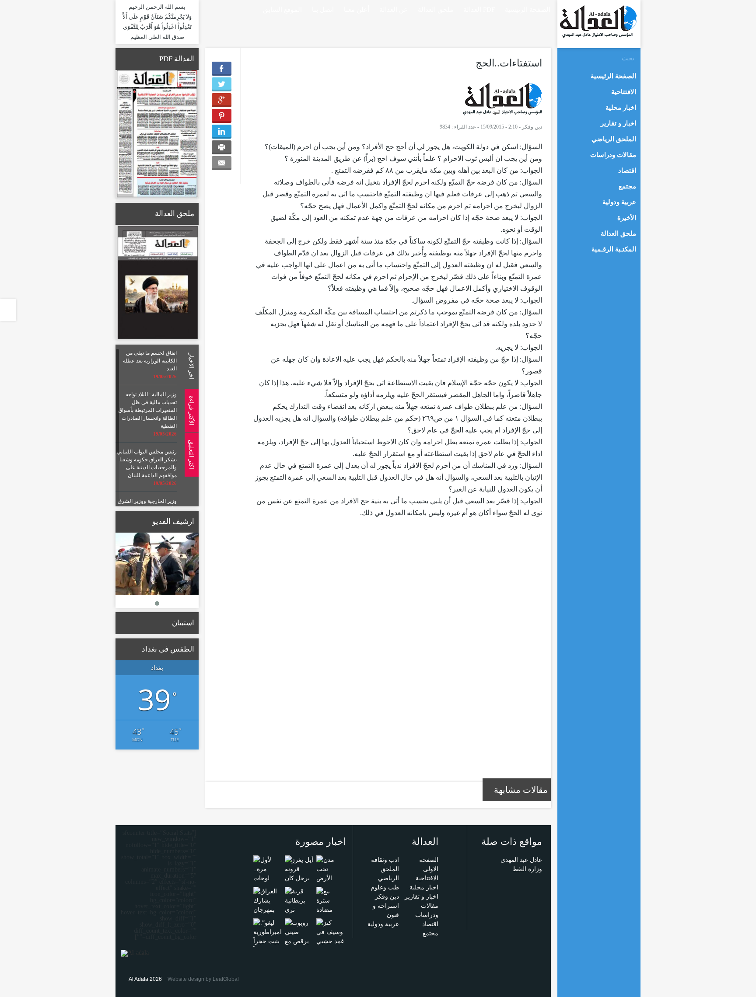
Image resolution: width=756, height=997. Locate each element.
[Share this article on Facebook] (221, 69)
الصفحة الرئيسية (527, 9)
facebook (220, 8)
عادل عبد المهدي (521, 860)
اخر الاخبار (191, 366)
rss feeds (208, 8)
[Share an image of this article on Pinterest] (221, 116)
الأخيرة (626, 217)
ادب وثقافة (385, 860)
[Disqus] (397, 655)
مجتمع (430, 933)
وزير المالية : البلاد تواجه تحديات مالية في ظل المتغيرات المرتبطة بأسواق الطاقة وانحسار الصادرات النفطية (147, 410)
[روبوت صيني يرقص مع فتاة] (299, 936)
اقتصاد (430, 924)
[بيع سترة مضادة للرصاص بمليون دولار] (330, 913)
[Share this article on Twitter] (221, 84)
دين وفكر (532, 127)
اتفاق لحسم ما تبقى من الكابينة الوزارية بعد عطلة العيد (150, 361)
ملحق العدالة (435, 9)
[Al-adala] (598, 21)
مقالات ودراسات (613, 154)
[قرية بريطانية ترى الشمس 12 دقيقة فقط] (299, 909)
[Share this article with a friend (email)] (221, 163)
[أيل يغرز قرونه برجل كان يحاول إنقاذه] (299, 878)
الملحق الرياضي (614, 139)
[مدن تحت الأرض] (330, 868)
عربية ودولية (383, 924)
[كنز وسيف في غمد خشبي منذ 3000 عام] (330, 941)
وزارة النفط (527, 869)
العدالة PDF (479, 9)
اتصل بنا (323, 9)
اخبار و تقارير (421, 896)
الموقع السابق (282, 9)
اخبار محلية (424, 887)
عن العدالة (393, 9)
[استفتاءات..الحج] (502, 98)
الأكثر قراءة (191, 410)
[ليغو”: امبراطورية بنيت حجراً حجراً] (267, 936)
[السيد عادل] (157, 564)
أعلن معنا (356, 9)
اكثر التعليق (191, 454)
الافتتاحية (427, 878)
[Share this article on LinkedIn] (221, 132)
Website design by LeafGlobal (203, 979)
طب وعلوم (385, 887)
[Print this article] (221, 147)
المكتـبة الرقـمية (614, 249)
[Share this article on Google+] (221, 100)
